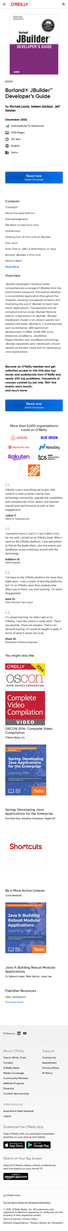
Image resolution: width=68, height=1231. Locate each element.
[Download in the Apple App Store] (14, 1147)
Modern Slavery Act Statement (46, 1222)
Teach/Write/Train (14, 1057)
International (13, 1104)
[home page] (19, 4)
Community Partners (15, 1078)
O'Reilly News (11, 1068)
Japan (7, 1116)
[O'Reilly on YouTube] (24, 1033)
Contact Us (49, 1057)
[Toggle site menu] (4, 4)
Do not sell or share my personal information (26, 1202)
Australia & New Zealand (18, 1111)
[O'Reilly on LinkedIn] (18, 1033)
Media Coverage (13, 1073)
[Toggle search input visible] (64, 4)
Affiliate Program (13, 1083)
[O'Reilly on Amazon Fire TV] (15, 1179)
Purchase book (14, 1002)
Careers (8, 1062)
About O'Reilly (13, 1051)
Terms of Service (12, 1219)
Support (48, 1051)
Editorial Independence (15, 1222)
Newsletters (49, 1062)
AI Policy (47, 1073)
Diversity (8, 1088)
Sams (14, 152)
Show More (12, 267)
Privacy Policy (50, 1068)
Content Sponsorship (16, 1093)
